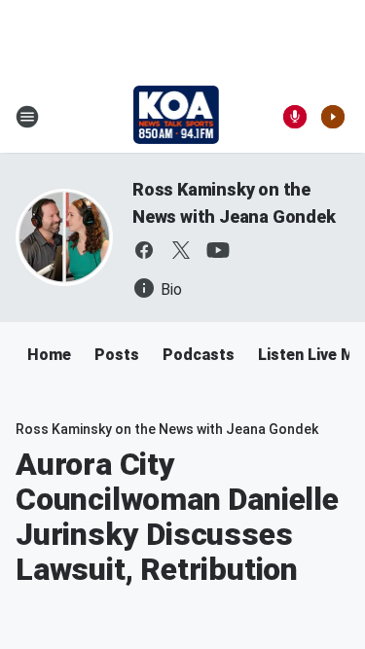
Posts (116, 354)
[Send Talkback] (295, 116)
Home (49, 354)
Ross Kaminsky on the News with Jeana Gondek (167, 429)
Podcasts (199, 354)
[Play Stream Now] (333, 116)
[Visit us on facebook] (144, 250)
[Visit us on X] (181, 250)
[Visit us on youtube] (218, 250)
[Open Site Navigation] (27, 116)
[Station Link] (176, 117)
